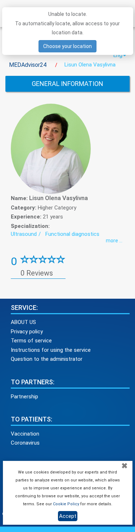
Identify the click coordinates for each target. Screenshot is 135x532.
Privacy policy (27, 331)
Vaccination (25, 434)
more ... (114, 240)
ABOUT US (23, 322)
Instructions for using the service (51, 350)
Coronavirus (25, 443)
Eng (117, 55)
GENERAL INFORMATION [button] (67, 83)
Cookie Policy (66, 504)
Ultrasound (24, 234)
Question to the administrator (46, 359)
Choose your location (67, 46)
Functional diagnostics (72, 234)
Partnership (24, 396)
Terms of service (31, 340)
